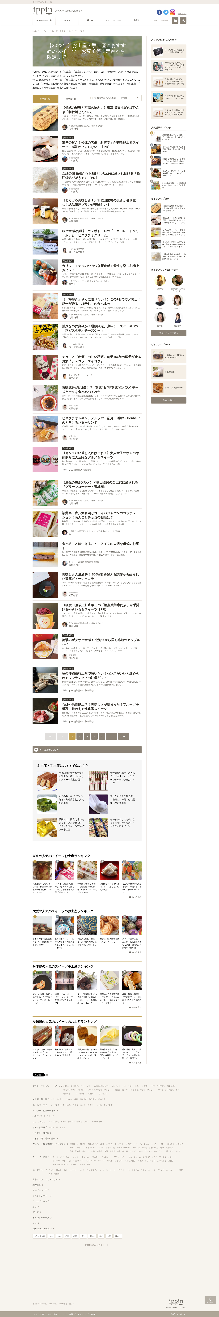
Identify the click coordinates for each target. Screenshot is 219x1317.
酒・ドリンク (39, 1170)
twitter (166, 12)
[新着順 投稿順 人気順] (130, 98)
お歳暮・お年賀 (121, 1090)
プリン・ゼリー (120, 1157)
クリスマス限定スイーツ (56, 1122)
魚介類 (144, 1148)
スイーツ (50, 1116)
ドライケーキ (90, 1161)
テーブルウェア (40, 1190)
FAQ (92, 1314)
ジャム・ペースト (151, 1144)
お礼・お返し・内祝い (131, 1086)
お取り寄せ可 (39, 1236)
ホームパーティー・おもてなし (47, 1105)
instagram (172, 12)
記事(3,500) (45, 99)
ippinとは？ (182, 14)
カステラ (101, 1161)
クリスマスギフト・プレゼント (100, 1090)
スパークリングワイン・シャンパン (94, 1170)
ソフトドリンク (158, 1170)
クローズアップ (40, 1201)
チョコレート (106, 1157)
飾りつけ (91, 1105)
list (47, 1075)
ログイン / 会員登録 (160, 20)
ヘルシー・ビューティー (44, 1110)
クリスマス (38, 1121)
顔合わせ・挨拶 (72, 1099)
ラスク (154, 1157)
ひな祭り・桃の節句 (42, 1133)
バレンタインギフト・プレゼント (143, 1090)
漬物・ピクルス (106, 1144)
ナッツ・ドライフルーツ (86, 1148)
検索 (183, 20)
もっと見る (137, 897)
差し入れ (59, 1099)
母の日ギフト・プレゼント (73, 1094)
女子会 (82, 1105)
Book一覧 (53, 1304)
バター (162, 1144)
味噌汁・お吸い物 (117, 1151)
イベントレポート (41, 1196)
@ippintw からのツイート (97, 1245)
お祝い (66, 1086)
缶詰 (93, 1151)
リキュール (145, 1170)
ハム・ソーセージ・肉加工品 (128, 1148)
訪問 (52, 1099)
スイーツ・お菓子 (41, 1157)
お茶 (50, 1174)
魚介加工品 (153, 1148)
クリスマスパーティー (93, 1122)
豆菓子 (171, 1161)
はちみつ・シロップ (175, 1144)
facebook (159, 12)
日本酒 (58, 1170)
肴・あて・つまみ (173, 1151)
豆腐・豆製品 (75, 1151)
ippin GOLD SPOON (42, 1228)
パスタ (101, 1148)
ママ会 (75, 1105)
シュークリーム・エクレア (139, 1157)
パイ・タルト (65, 1157)
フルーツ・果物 (84, 1164)
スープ (132, 1151)
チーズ (72, 1148)
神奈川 (118, 1236)
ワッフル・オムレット (168, 1157)
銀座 (101, 1236)
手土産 (68, 1105)
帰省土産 (83, 1099)
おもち (62, 1127)
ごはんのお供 (93, 1144)
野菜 (162, 1148)
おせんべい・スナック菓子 (125, 1161)
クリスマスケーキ (75, 1122)
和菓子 (109, 1161)
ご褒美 (144, 1086)
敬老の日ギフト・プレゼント (74, 1090)
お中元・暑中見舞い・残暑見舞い (163, 1086)
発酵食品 (169, 1148)
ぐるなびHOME (39, 1314)
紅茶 (181, 1170)
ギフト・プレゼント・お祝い (46, 1086)
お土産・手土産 (40, 1099)
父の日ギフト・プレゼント (97, 1094)
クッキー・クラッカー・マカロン (86, 1157)
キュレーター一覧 (40, 1304)
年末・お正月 (39, 1127)
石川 (67, 1236)
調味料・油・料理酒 (77, 1144)
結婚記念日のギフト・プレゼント (107, 1086)
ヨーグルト (119, 1144)
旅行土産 (92, 1099)
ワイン (51, 1170)
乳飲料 (57, 1174)
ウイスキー (73, 1170)
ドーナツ (56, 1161)
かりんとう (161, 1161)
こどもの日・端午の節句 (44, 1138)
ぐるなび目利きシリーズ (56, 1314)
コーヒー (173, 1170)
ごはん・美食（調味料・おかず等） (49, 1144)
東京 (51, 1236)
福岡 (75, 1236)
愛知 (83, 1236)
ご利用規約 (71, 1314)
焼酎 (65, 1170)
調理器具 (37, 1185)
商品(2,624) (71, 99)
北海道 (92, 1236)
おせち (51, 1127)
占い (35, 1207)
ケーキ (55, 1157)
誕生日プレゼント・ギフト (81, 1086)
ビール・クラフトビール (120, 1170)
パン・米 (138, 1144)
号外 (35, 1223)
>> (123, 736)
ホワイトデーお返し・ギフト (169, 1090)
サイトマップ (83, 1314)
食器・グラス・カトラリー (45, 1179)
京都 (59, 1236)
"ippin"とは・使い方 (66, 1304)
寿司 (106, 1151)
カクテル (135, 1170)
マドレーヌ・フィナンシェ (72, 1161)
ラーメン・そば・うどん (154, 1151)
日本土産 (101, 1099)
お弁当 (99, 1151)
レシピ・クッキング (105, 1105)
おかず (108, 1148)
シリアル (129, 1144)
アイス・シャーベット (146, 1161)
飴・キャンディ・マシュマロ (64, 1164)
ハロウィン (38, 1116)
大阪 (109, 1236)
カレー (140, 1151)
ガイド (36, 1212)
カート (175, 20)
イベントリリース (41, 1217)
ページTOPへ (210, 1310)
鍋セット (85, 1151)
